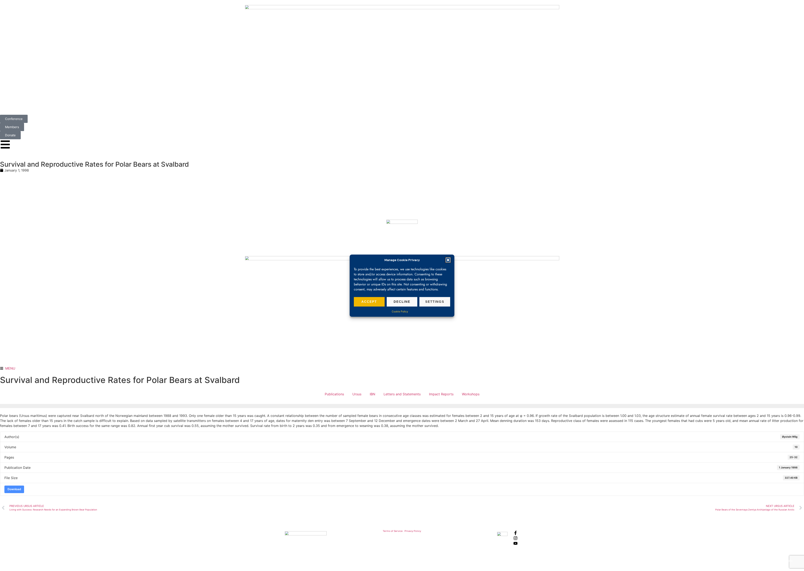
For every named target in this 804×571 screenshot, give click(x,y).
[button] (448, 260)
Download (14, 489)
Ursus (356, 394)
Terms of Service (393, 531)
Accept (369, 301)
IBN (372, 394)
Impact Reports (441, 394)
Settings (434, 301)
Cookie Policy (400, 311)
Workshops (470, 394)
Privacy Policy (413, 531)
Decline (402, 301)
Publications (334, 394)
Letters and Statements (402, 394)
